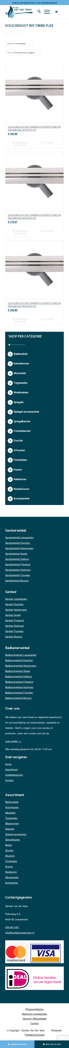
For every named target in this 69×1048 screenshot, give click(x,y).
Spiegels (9, 828)
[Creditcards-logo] (33, 952)
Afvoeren (10, 855)
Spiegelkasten (12, 839)
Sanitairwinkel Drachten (17, 543)
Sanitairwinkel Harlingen (18, 569)
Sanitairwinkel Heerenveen (19, 548)
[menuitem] (37, 11)
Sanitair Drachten (14, 604)
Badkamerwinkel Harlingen (19, 687)
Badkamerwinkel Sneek (17, 671)
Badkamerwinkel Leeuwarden (21, 655)
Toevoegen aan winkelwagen (21, 143)
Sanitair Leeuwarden (16, 599)
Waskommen (12, 823)
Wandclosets (12, 877)
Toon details (48, 142)
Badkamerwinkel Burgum (18, 698)
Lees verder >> (13, 741)
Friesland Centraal (34, 1034)
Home (8, 764)
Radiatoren (11, 872)
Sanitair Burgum (13, 636)
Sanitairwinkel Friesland (17, 564)
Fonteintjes (11, 861)
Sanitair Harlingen (14, 625)
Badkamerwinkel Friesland (19, 681)
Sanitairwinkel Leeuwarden (19, 537)
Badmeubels (11, 802)
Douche (9, 850)
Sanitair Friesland (14, 620)
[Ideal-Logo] (33, 978)
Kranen (9, 866)
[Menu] (45, 11)
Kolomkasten (12, 807)
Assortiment (11, 769)
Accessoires (11, 882)
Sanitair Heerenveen (16, 609)
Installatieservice (14, 774)
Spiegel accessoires (15, 834)
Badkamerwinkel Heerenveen (20, 665)
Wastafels (10, 812)
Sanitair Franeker (14, 631)
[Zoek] (37, 11)
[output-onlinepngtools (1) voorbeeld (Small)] (28, 11)
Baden (8, 845)
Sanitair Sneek (13, 615)
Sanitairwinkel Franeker (17, 575)
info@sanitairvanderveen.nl (19, 932)
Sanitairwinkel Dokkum (17, 559)
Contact (9, 780)
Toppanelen (11, 818)
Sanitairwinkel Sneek (16, 553)
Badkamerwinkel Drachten (19, 660)
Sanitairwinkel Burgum (17, 580)
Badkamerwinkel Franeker (19, 692)
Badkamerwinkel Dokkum (18, 676)
